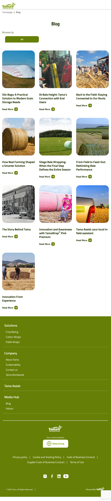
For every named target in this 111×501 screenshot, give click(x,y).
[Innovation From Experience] (18, 271)
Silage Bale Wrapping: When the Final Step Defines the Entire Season (55, 165)
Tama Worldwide (15, 375)
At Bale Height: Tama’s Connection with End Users (53, 98)
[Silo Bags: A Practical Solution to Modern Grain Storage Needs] (18, 69)
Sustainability (13, 364)
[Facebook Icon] (52, 476)
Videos (9, 408)
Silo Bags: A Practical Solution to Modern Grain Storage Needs (17, 98)
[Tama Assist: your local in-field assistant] (92, 204)
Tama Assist (12, 386)
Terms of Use (77, 462)
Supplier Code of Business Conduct (45, 462)
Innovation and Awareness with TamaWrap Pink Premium (55, 233)
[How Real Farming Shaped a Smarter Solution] (18, 136)
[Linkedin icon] (59, 476)
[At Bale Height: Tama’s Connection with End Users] (55, 69)
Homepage (7, 12)
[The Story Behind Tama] (18, 204)
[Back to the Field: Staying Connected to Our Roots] (92, 69)
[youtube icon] (65, 476)
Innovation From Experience (12, 298)
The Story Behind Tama (16, 229)
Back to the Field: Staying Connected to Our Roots (91, 96)
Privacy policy (20, 457)
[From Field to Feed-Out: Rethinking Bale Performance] (92, 136)
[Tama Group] (10, 5)
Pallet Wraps (13, 342)
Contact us (11, 370)
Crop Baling (12, 332)
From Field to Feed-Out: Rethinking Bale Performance (91, 165)
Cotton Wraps (13, 337)
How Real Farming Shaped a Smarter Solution (18, 164)
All (22, 39)
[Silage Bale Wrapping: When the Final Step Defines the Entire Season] (55, 136)
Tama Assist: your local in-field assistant (92, 231)
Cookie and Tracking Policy (47, 457)
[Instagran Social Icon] (45, 476)
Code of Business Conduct (81, 457)
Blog (8, 403)
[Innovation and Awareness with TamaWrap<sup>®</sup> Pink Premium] (55, 204)
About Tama (12, 359)
